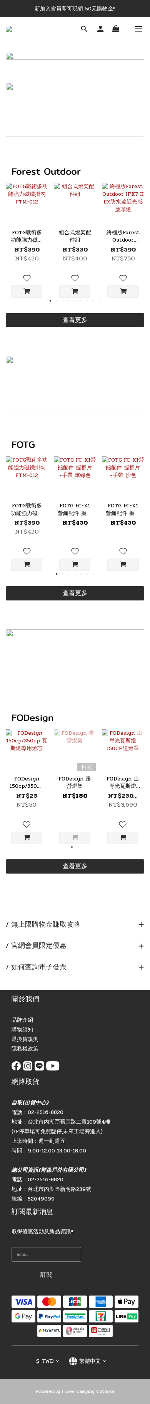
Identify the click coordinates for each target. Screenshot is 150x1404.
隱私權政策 (25, 1049)
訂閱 (46, 1274)
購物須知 (22, 1029)
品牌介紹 (22, 1020)
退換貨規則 (25, 1039)
